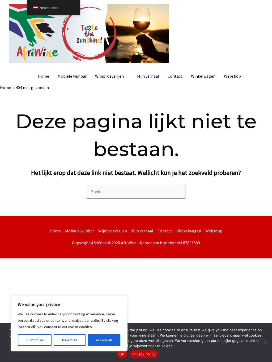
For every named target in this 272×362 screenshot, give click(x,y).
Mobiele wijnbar (72, 76)
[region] (69, 323)
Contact (175, 76)
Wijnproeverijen (109, 76)
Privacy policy (144, 354)
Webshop (232, 76)
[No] (265, 342)
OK (121, 354)
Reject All (69, 340)
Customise (34, 340)
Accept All (104, 340)
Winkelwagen (203, 76)
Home (43, 76)
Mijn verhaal (148, 76)
